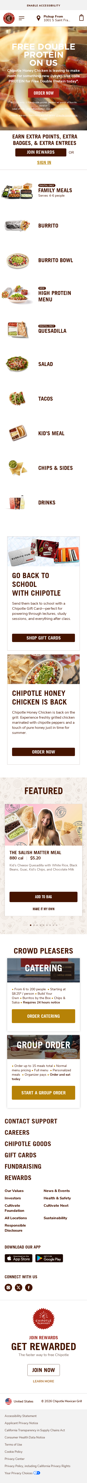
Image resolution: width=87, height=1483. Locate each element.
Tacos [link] (45, 398)
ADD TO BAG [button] (43, 897)
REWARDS (18, 1177)
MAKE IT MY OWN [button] (44, 909)
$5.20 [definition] (35, 858)
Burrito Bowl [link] (55, 260)
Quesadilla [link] (52, 330)
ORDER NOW (44, 93)
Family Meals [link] (55, 190)
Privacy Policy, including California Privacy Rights (37, 1466)
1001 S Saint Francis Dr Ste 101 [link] (57, 20)
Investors (13, 1198)
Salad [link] (45, 364)
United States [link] (23, 1401)
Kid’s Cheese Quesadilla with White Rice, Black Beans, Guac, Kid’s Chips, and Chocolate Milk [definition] (43, 867)
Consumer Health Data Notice (25, 1437)
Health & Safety (57, 1198)
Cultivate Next (56, 1205)
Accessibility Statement (21, 1416)
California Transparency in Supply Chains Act (35, 1430)
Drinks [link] (46, 502)
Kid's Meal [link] (51, 433)
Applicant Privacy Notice (21, 1423)
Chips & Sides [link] (55, 468)
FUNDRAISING (23, 1166)
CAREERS (17, 1132)
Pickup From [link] (53, 16)
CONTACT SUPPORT (31, 1121)
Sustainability (55, 1218)
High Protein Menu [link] (54, 296)
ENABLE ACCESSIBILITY (43, 5)
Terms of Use (13, 1445)
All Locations (16, 1218)
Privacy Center (15, 1459)
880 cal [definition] (16, 858)
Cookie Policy (14, 1452)
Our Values (14, 1190)
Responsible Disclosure (15, 1228)
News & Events (57, 1190)
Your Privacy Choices (18, 1473)
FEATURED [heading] (43, 790)
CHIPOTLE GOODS (28, 1143)
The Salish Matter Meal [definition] (35, 852)
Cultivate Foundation (14, 1208)
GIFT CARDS (21, 1155)
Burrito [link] (48, 225)
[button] (30, 925)
